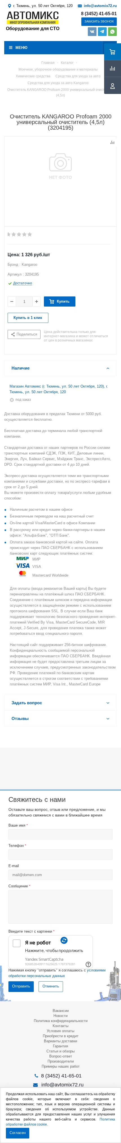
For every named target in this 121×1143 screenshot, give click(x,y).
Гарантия (60, 1046)
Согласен (18, 1133)
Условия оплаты (60, 1031)
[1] (8, 234)
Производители (61, 1061)
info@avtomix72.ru (100, 6)
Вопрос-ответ (60, 1056)
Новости (60, 1016)
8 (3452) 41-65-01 (99, 14)
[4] (24, 234)
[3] (19, 234)
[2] (14, 234)
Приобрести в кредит (61, 1036)
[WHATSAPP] (112, 31)
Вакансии (61, 1011)
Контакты (60, 1026)
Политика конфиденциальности (61, 1021)
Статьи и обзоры (60, 1051)
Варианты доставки (60, 1041)
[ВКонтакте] (92, 31)
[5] (30, 234)
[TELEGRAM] (102, 31)
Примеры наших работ (61, 1066)
